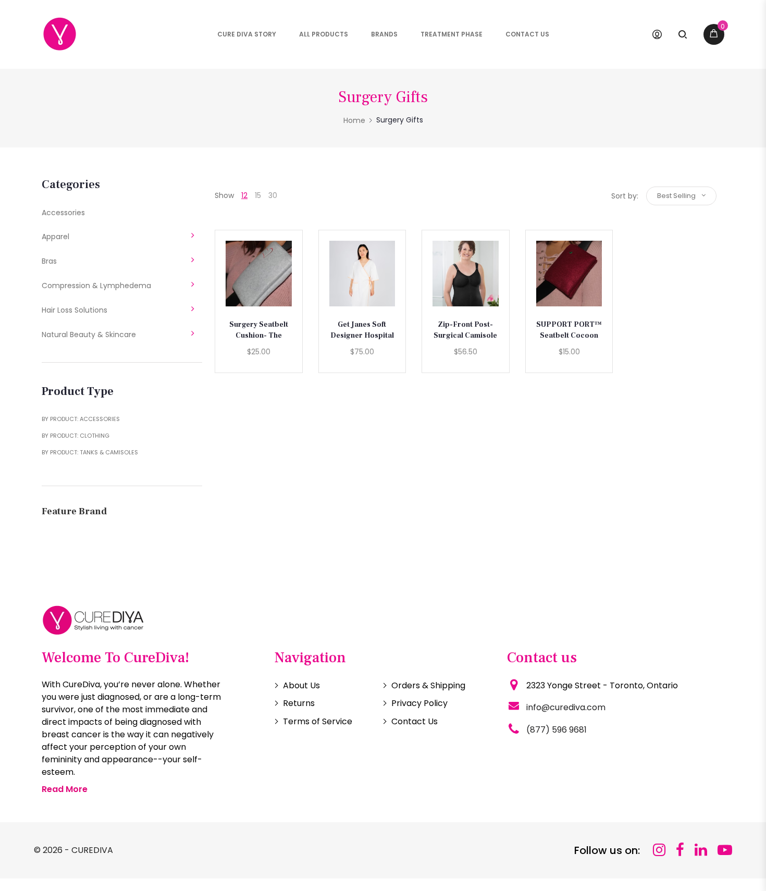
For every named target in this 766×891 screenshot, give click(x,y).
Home (354, 120)
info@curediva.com (566, 707)
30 (272, 195)
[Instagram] (659, 850)
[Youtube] (725, 850)
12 (244, 195)
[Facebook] (680, 850)
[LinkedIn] (701, 850)
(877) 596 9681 (556, 730)
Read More (65, 789)
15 (258, 195)
